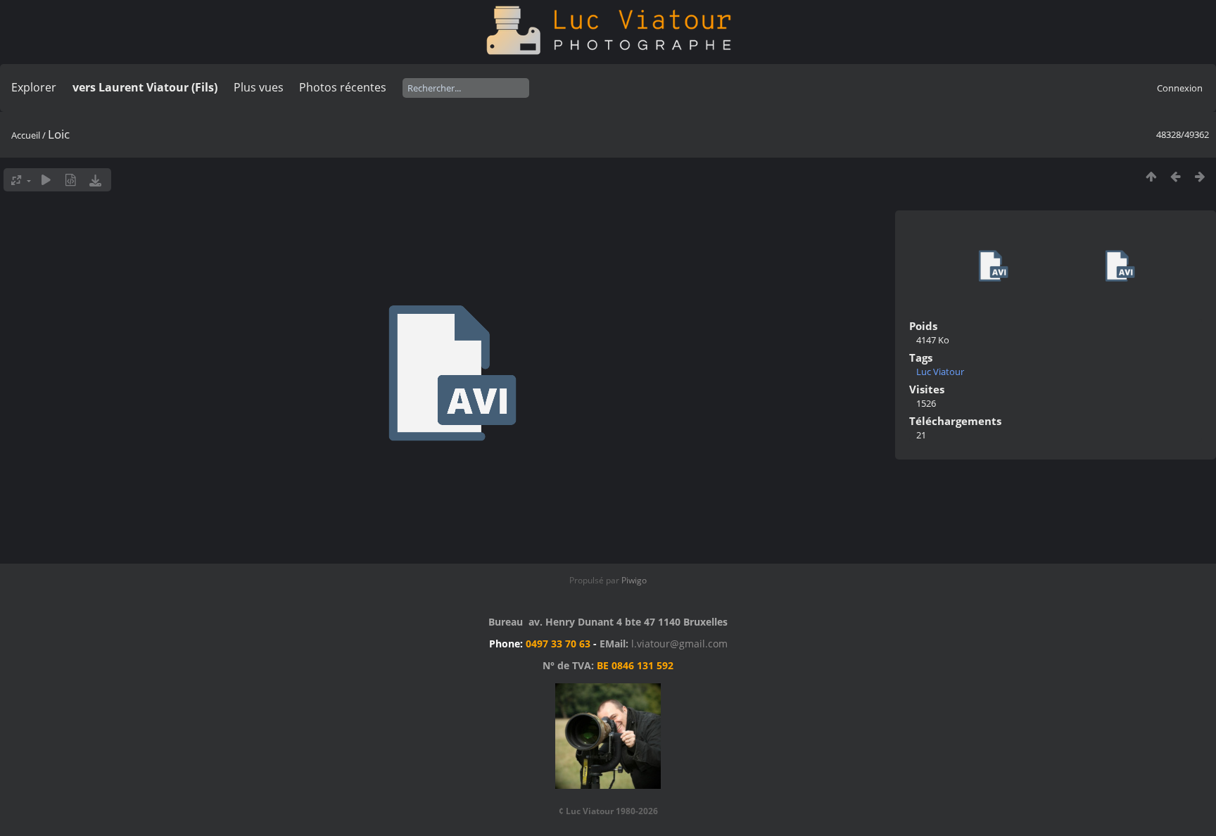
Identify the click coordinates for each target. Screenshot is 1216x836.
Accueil (25, 135)
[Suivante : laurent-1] (1200, 176)
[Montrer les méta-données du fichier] (70, 180)
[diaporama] (46, 180)
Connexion (1180, 88)
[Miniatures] (1151, 176)
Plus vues (259, 87)
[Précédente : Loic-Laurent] (1175, 176)
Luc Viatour (940, 371)
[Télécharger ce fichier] (95, 180)
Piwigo (634, 580)
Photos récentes (342, 87)
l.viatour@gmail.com (679, 643)
